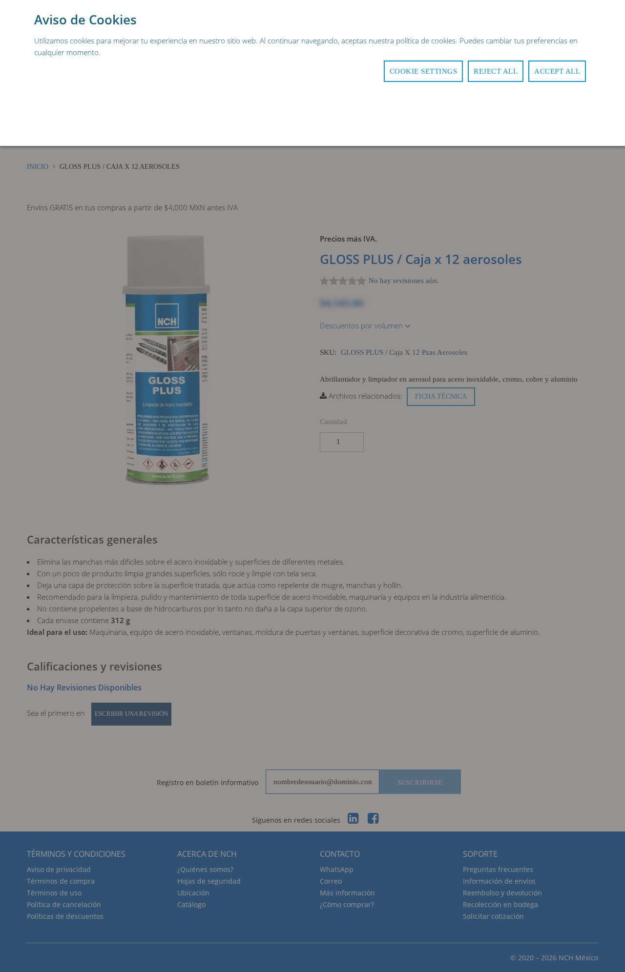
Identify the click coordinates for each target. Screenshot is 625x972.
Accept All (557, 71)
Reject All (496, 71)
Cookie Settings (424, 71)
